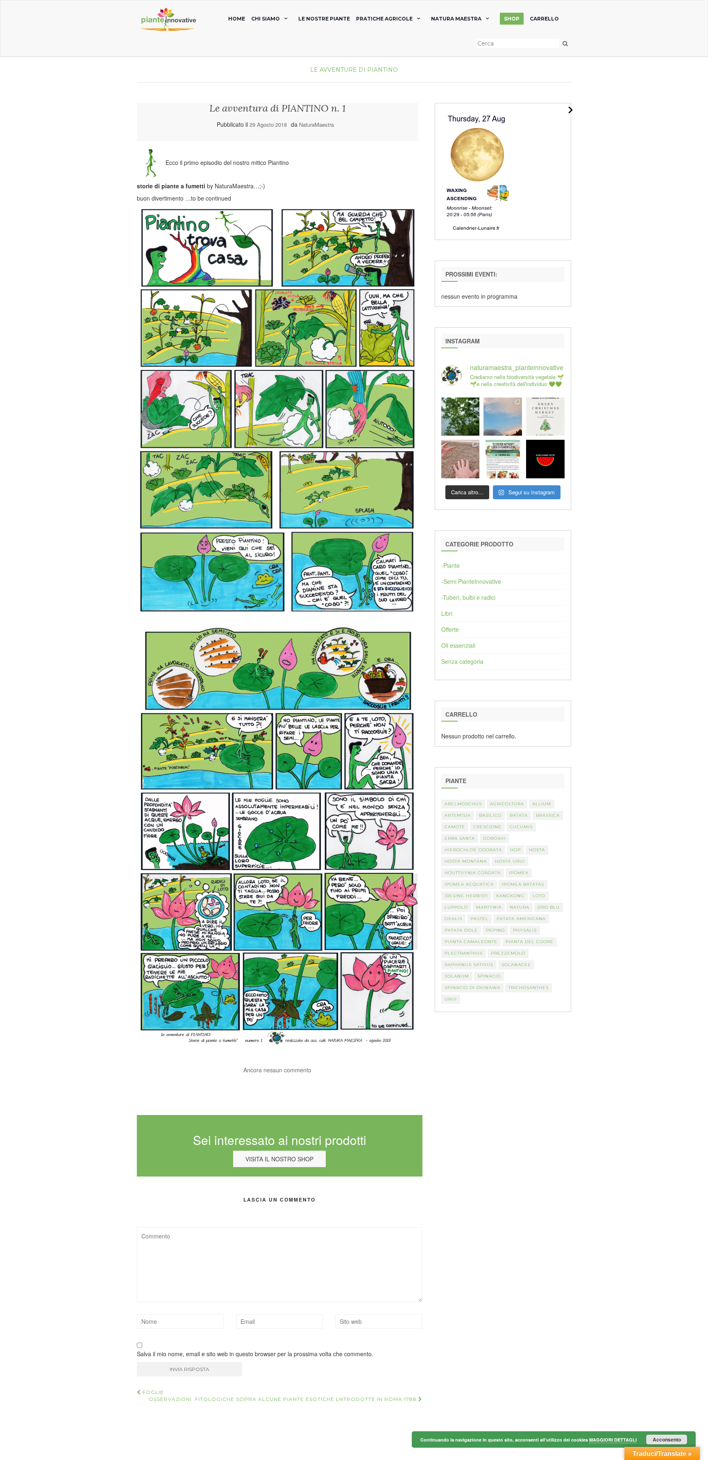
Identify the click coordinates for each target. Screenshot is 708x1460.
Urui (451, 999)
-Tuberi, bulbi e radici (468, 597)
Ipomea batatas (523, 884)
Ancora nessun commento (277, 1070)
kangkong (510, 895)
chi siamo (265, 19)
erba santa (460, 838)
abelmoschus (463, 804)
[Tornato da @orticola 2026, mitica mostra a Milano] (502, 417)
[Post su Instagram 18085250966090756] (545, 417)
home (236, 19)
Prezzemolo (508, 953)
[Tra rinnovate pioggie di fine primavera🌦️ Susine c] (460, 417)
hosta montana (466, 861)
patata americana (521, 918)
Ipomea (519, 872)
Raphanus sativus (469, 964)
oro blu (549, 907)
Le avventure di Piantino (354, 69)
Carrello (544, 19)
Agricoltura (507, 804)
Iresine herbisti (466, 895)
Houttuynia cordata (473, 872)
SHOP (512, 19)
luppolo (456, 907)
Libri (446, 613)
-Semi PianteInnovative (471, 581)
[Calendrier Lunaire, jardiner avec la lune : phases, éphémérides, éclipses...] (476, 171)
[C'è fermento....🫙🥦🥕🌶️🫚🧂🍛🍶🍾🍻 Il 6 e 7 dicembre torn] (502, 459)
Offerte (450, 629)
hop (515, 849)
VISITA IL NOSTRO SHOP (279, 1159)
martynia (489, 907)
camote (455, 826)
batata (519, 815)
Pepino (495, 930)
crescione (487, 826)
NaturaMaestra (316, 124)
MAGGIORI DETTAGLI (613, 1440)
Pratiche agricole (384, 19)
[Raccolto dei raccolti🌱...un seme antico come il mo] (460, 459)
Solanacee (516, 964)
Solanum (457, 976)
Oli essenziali (458, 645)
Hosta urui (510, 861)
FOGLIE (152, 1392)
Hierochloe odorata (473, 849)
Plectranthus (464, 953)
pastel (479, 918)
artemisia (458, 815)
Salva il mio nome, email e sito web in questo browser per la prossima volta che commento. (255, 1354)
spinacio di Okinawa (472, 987)
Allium (541, 804)
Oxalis (453, 918)
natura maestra (456, 19)
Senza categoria (462, 661)
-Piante (450, 565)
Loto (539, 895)
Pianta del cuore (530, 941)
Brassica (548, 815)
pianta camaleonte (471, 941)
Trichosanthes (528, 987)
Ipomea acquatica (469, 884)
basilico (490, 815)
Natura (519, 907)
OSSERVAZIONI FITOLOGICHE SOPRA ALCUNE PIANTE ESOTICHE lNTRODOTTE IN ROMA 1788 (283, 1399)
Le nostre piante (324, 19)
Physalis (525, 930)
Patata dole (461, 930)
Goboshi (494, 838)
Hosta (537, 849)
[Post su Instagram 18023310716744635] (545, 459)
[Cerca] (565, 43)
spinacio (489, 976)
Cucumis (521, 826)
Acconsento (667, 1439)
